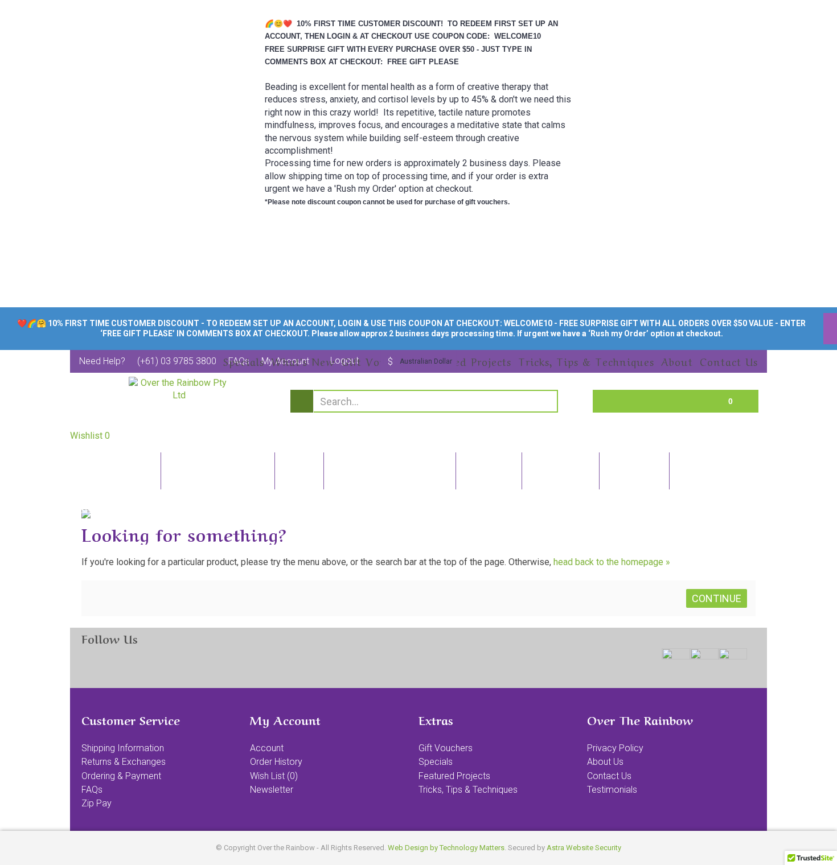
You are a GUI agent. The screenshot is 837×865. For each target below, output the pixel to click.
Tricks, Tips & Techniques (468, 789)
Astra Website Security (584, 847)
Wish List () (274, 776)
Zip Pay (96, 803)
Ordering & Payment (121, 776)
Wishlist (90, 435)
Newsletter (271, 789)
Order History (276, 761)
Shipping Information (122, 748)
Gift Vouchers (446, 748)
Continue (716, 598)
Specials (436, 761)
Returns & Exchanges (123, 761)
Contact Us (609, 776)
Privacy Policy (615, 748)
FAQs (91, 789)
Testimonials (612, 789)
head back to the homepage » (611, 562)
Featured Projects (454, 776)
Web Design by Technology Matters (446, 847)
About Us (605, 761)
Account (267, 748)
